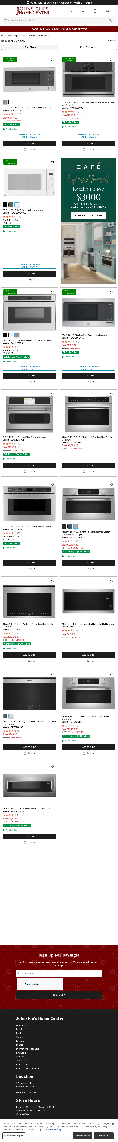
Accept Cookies (82, 1135)
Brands (19, 1044)
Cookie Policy (54, 1129)
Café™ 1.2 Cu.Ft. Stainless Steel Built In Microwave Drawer (27, 340)
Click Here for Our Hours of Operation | (61, 2)
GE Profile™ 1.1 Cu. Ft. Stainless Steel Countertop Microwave (28, 108)
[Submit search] (110, 20)
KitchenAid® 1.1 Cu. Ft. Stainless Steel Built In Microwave (27, 808)
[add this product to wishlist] (52, 60)
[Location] (83, 11)
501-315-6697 (31, 1092)
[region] (59, 1130)
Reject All (103, 1135)
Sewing (20, 1040)
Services (20, 1056)
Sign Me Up (59, 994)
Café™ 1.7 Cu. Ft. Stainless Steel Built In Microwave (24, 437)
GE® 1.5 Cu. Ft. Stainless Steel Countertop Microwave (84, 335)
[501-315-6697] (95, 11)
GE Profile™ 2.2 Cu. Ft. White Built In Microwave (23, 210)
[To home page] (32, 11)
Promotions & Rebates (27, 1048)
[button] (9, 11)
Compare (31, 149)
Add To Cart (29, 143)
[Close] (113, 1123)
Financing (21, 1052)
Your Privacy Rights (13, 1135)
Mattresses (21, 1033)
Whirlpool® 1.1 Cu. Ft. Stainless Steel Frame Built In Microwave (88, 624)
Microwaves (43, 36)
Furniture (20, 1029)
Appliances (20, 36)
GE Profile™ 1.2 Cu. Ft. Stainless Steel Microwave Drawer (27, 527)
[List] (70, 11)
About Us (21, 1060)
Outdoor (20, 1036)
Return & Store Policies (27, 1068)
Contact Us (21, 1064)
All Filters (31, 47)
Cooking (31, 36)
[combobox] (88, 47)
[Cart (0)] (107, 11)
